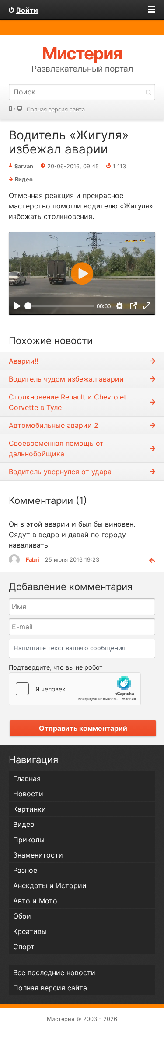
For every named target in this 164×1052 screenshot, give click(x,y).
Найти (148, 92)
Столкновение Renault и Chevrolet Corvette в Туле (67, 402)
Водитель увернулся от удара (60, 471)
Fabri (32, 559)
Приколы (29, 839)
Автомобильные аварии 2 (53, 425)
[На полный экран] (147, 305)
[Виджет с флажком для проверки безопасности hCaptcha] (75, 688)
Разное (25, 870)
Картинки (29, 809)
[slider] (59, 306)
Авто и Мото (35, 900)
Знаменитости (38, 855)
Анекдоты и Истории (50, 885)
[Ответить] (148, 559)
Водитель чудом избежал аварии (66, 379)
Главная (27, 778)
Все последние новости (54, 972)
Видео (24, 179)
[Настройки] (119, 305)
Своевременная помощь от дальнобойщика (56, 448)
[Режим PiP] (133, 305)
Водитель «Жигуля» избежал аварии (69, 142)
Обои (22, 916)
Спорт (24, 946)
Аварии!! (23, 361)
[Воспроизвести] (16, 305)
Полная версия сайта (56, 109)
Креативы (30, 931)
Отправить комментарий (83, 728)
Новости (28, 793)
